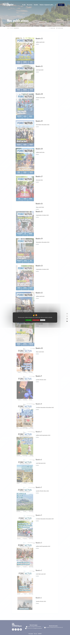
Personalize (43, 320)
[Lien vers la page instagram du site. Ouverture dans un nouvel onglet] (67, 319)
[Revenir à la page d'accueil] (8, 6)
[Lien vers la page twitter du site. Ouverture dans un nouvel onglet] (67, 316)
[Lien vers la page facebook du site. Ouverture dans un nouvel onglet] (67, 314)
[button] (23, 5)
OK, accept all (28, 320)
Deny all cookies (36, 320)
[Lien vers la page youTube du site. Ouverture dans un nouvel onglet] (67, 321)
